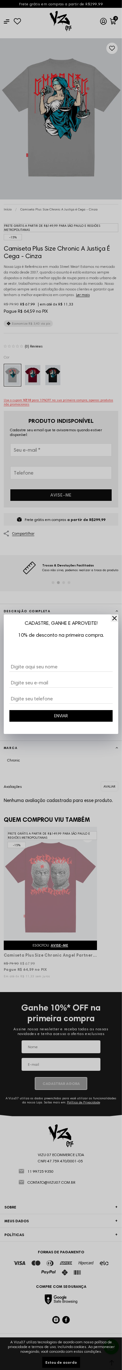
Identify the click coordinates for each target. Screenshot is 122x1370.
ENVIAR (61, 716)
